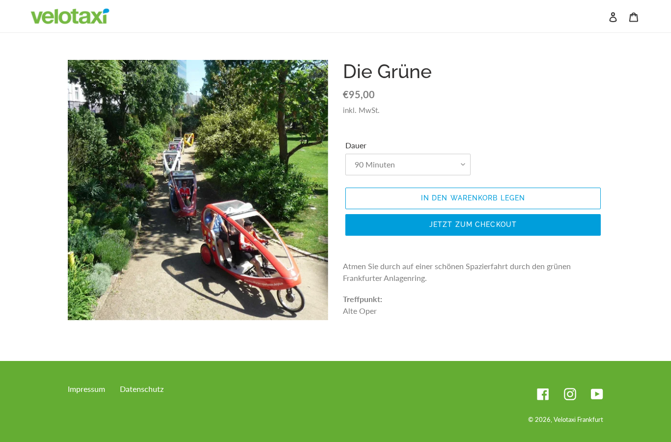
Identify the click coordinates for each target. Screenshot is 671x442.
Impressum (86, 388)
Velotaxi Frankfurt (578, 419)
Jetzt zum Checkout (473, 224)
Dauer (355, 145)
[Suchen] (600, 16)
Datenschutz (142, 388)
